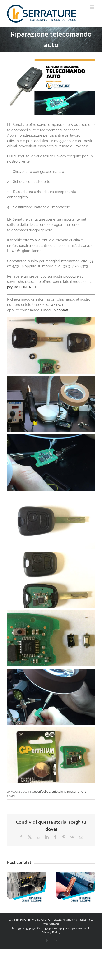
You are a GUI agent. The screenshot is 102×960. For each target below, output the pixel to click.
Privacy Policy (51, 932)
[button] (10, 887)
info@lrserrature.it (77, 928)
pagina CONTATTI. (22, 287)
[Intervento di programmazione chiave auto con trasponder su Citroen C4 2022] (75, 874)
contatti (63, 310)
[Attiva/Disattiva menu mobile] (92, 7)
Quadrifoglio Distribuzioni (48, 791)
